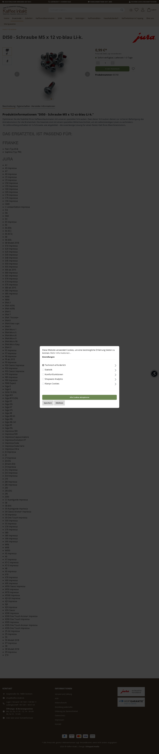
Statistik (48, 369)
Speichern (48, 403)
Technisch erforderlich (55, 365)
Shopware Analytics (54, 379)
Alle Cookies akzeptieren (79, 397)
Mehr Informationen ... (60, 353)
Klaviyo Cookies (52, 383)
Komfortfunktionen (54, 374)
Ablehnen (59, 403)
